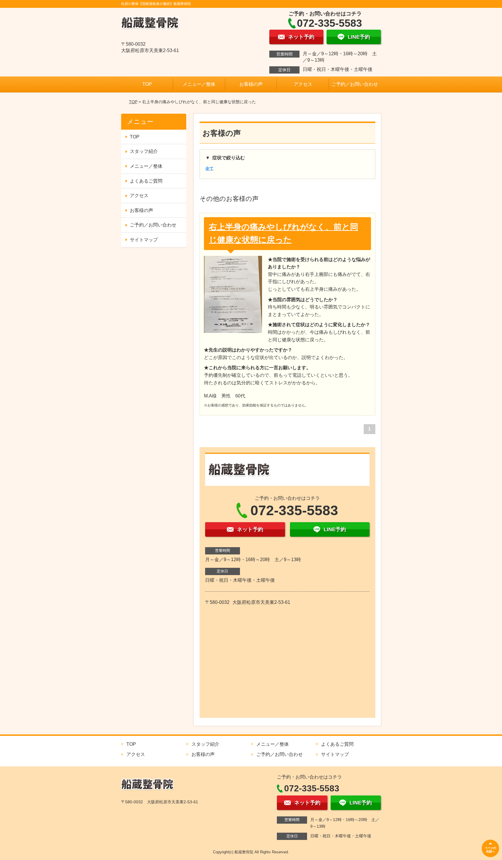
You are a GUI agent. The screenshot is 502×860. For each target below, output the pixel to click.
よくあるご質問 (146, 181)
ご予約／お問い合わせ (354, 84)
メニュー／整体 (199, 84)
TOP (147, 84)
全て (209, 168)
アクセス (303, 84)
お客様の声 (251, 84)
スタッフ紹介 (144, 151)
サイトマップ (144, 239)
